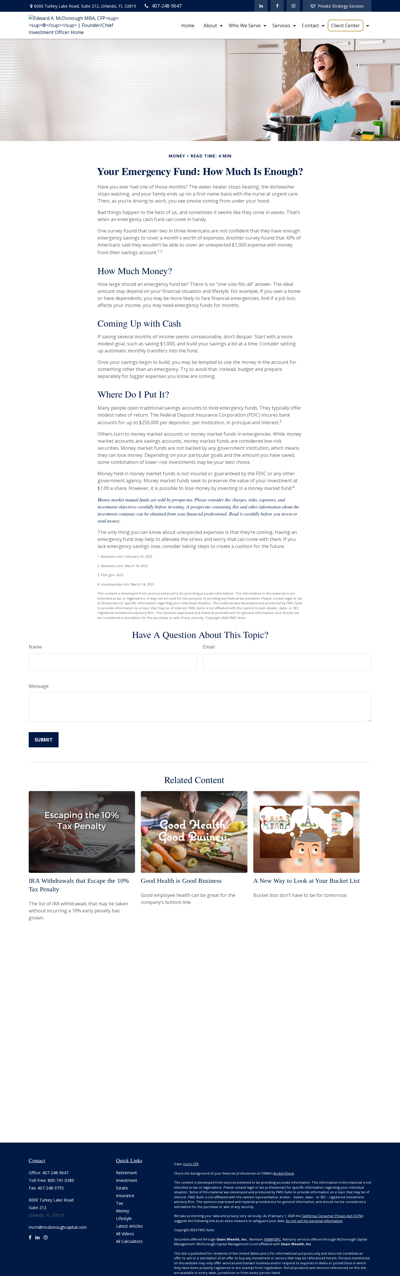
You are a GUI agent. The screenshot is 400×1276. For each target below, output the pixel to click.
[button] (188, 25)
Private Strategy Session (341, 6)
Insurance (125, 1195)
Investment (126, 1180)
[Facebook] (277, 6)
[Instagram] (46, 1239)
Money (122, 1211)
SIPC (277, 1239)
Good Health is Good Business (181, 880)
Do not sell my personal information (314, 1221)
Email (209, 647)
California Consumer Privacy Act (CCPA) (332, 1216)
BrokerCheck (283, 1173)
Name (35, 647)
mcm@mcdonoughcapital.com (58, 1227)
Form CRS (191, 1164)
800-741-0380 (61, 1180)
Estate (122, 1188)
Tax (119, 1203)
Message (39, 686)
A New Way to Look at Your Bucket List (306, 880)
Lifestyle (124, 1218)
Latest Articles (129, 1226)
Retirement (126, 1172)
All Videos (125, 1233)
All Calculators (129, 1241)
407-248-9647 (167, 6)
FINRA (268, 1239)
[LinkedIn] (261, 6)
